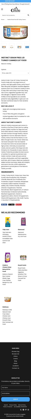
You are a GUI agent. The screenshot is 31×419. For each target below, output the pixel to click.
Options (3, 69)
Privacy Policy (13, 405)
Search (6, 405)
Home (2, 19)
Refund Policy (22, 405)
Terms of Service (7, 407)
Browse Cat (15, 354)
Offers (15, 356)
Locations (16, 366)
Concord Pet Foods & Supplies (17, 414)
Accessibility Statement (20, 407)
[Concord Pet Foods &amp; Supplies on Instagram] (28, 410)
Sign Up (15, 399)
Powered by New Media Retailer (15, 416)
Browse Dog (15, 351)
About (15, 363)
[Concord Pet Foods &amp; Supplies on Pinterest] (25, 410)
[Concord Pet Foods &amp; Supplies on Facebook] (23, 410)
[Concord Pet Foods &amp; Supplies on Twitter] (21, 410)
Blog (15, 361)
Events (15, 359)
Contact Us (15, 368)
